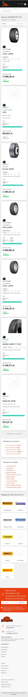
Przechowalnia (4, 665)
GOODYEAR (20, 527)
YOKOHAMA (20, 560)
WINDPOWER (11, 481)
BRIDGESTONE (11, 472)
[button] (18, 4)
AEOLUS (11, 343)
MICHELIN (9, 468)
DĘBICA (7, 560)
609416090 (10, 628)
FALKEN (20, 543)
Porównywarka (5, 668)
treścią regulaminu (19, 607)
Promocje (3, 656)
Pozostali (5, 107)
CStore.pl (14, 694)
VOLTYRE (10, 483)
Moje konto (3, 654)
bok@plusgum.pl (12, 633)
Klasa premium (6, 49)
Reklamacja (4, 672)
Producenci (3, 652)
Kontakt (3, 663)
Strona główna (4, 647)
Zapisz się (21, 602)
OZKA (8, 400)
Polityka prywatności (6, 684)
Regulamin (3, 670)
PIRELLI (7, 577)
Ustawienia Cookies (6, 686)
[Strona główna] (5, 4)
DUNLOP (7, 543)
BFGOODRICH (13, 474)
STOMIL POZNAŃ (7, 111)
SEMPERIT (8, 168)
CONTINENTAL (7, 53)
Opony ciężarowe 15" (13, 445)
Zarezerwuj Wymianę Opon (7, 679)
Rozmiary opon (4, 682)
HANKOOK (13, 485)
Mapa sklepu (4, 649)
